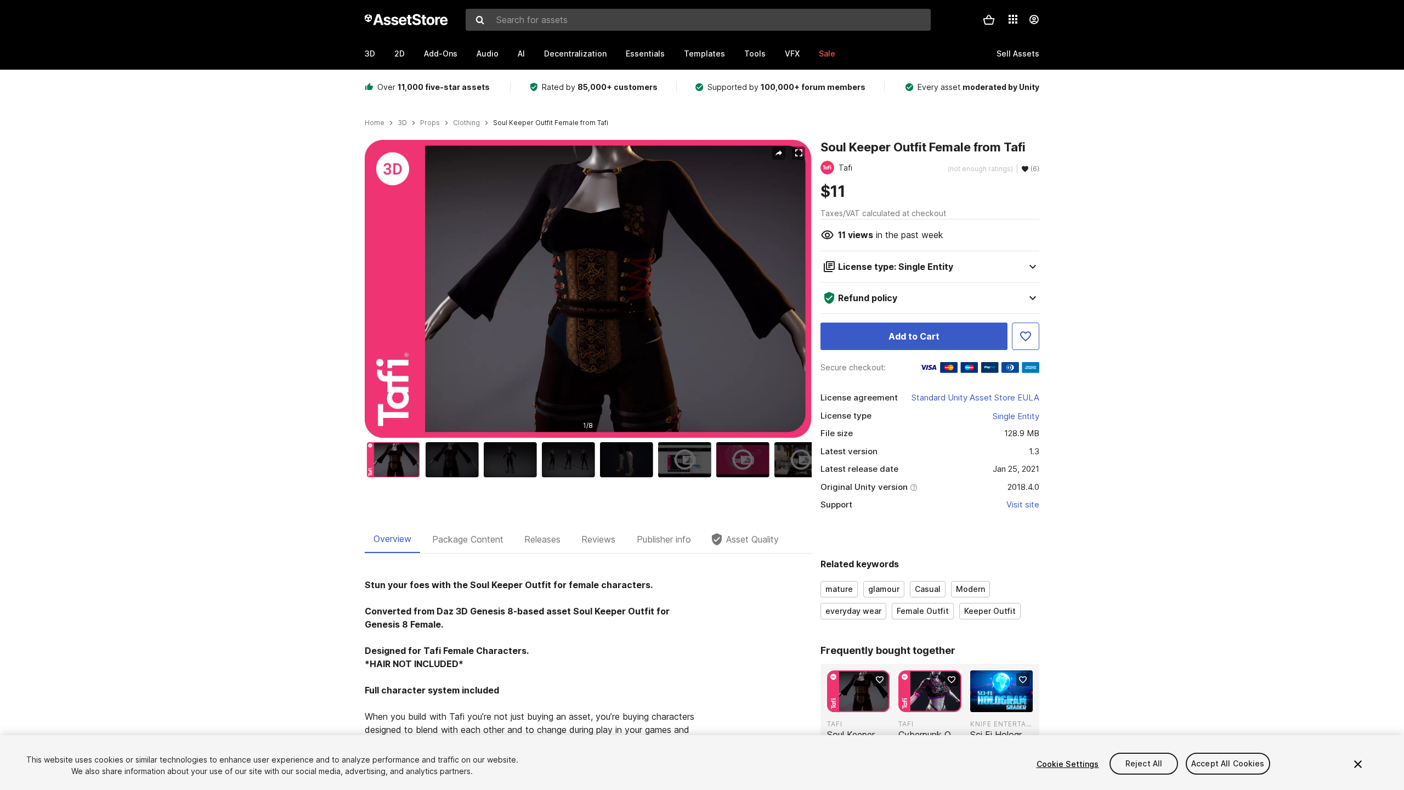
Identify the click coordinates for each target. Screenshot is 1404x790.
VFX (792, 53)
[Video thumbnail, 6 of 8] (687, 459)
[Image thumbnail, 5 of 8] (629, 459)
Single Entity (1016, 416)
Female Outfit (923, 611)
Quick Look (864, 703)
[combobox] (698, 20)
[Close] (1358, 764)
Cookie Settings (1068, 764)
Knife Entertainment (1001, 724)
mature (839, 589)
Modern (970, 589)
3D (370, 53)
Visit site (1022, 504)
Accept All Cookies (1228, 764)
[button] (988, 19)
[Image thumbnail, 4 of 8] (571, 459)
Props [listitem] (430, 123)
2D (399, 53)
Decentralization (575, 53)
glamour (883, 589)
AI (521, 53)
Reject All (1143, 764)
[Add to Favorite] (1025, 336)
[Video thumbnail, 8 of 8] (803, 459)
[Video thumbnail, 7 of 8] (745, 459)
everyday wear (853, 611)
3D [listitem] (402, 123)
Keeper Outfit (990, 611)
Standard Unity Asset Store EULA (975, 397)
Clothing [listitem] (466, 123)
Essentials (645, 53)
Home (374, 123)
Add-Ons (440, 53)
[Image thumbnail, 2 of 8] (455, 459)
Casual (928, 589)
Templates (704, 53)
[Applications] (1013, 19)
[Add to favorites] (879, 679)
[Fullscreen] (798, 153)
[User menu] (1033, 19)
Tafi (834, 724)
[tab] (392, 539)
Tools (755, 53)
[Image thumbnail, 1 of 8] (396, 459)
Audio (488, 53)
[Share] (778, 153)
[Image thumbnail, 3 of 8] (513, 459)
